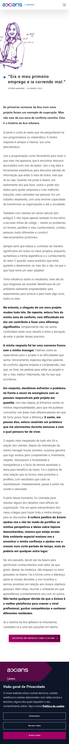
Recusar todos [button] (34, 725)
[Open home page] (12, 4)
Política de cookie (53, 706)
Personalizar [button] (34, 716)
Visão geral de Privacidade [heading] (24, 687)
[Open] (17, 670)
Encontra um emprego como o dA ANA (33, 638)
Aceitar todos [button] (34, 735)
